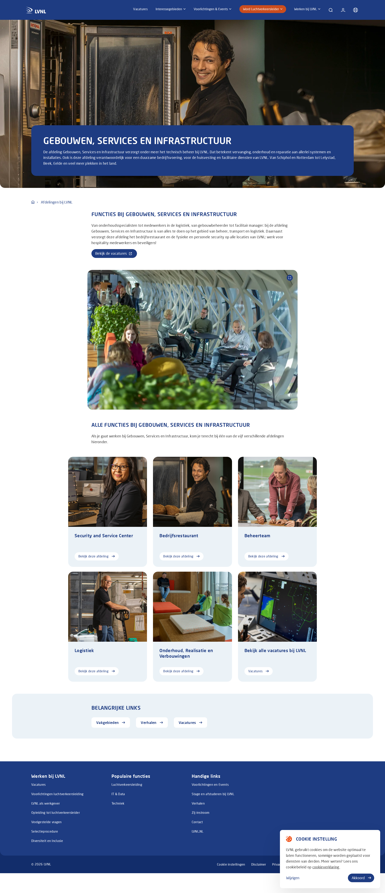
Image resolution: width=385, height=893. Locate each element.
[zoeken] (330, 10)
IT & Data (118, 794)
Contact (197, 822)
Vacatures (38, 784)
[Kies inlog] (343, 10)
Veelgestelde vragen (46, 822)
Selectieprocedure (44, 831)
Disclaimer (258, 864)
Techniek (117, 803)
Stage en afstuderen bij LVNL (213, 794)
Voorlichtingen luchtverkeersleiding (57, 794)
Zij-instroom (201, 812)
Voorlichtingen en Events (210, 784)
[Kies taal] (355, 10)
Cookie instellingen (231, 864)
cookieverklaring (326, 867)
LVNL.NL (198, 831)
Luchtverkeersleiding (126, 784)
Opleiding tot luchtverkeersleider (55, 812)
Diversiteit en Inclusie (47, 841)
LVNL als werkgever (45, 803)
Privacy (277, 864)
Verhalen (198, 803)
